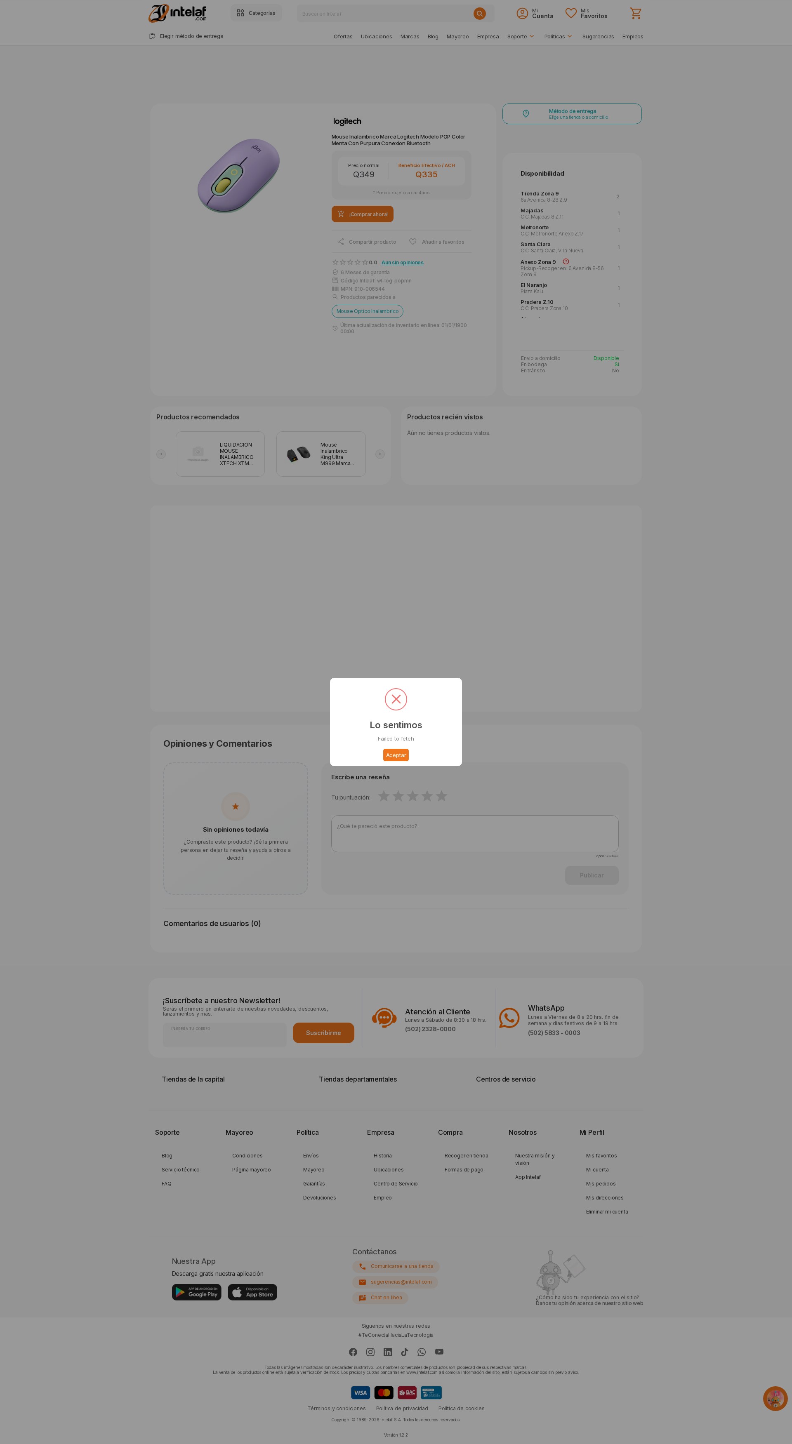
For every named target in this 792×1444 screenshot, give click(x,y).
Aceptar (396, 755)
